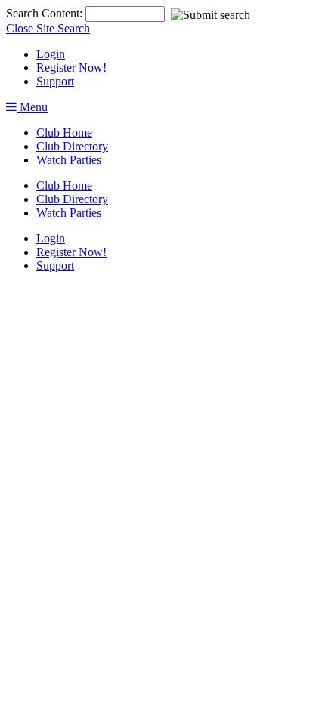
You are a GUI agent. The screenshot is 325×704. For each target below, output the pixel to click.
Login (50, 54)
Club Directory (72, 146)
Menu (32, 106)
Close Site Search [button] (48, 28)
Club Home (64, 132)
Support (55, 81)
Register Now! (71, 67)
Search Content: (45, 13)
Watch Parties (68, 159)
